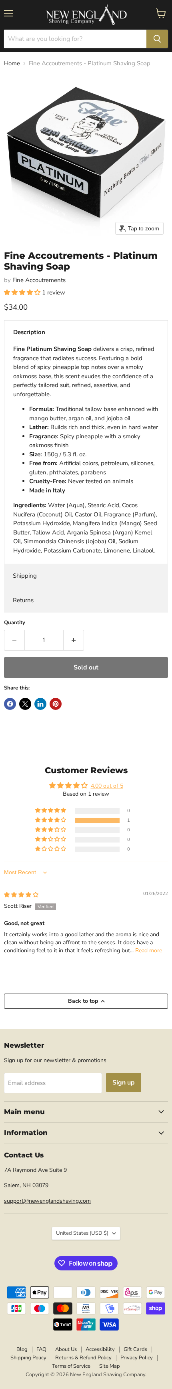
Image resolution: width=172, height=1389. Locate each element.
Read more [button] (148, 950)
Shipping (25, 576)
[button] (23, 292)
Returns (23, 600)
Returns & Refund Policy (83, 1357)
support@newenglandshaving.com (47, 1201)
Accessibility (100, 1349)
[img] (21, 895)
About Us (66, 1349)
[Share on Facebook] (10, 704)
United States (82, 1233)
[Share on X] (25, 704)
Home (12, 63)
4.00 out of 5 (107, 786)
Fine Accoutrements (39, 280)
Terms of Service (71, 1366)
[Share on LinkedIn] (40, 704)
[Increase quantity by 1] (74, 640)
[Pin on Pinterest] (56, 704)
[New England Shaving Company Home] (86, 15)
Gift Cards (135, 1349)
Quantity (14, 623)
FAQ (41, 1349)
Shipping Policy (28, 1357)
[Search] (157, 39)
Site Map (109, 1366)
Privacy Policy (136, 1357)
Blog (22, 1349)
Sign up (123, 1082)
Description (29, 332)
